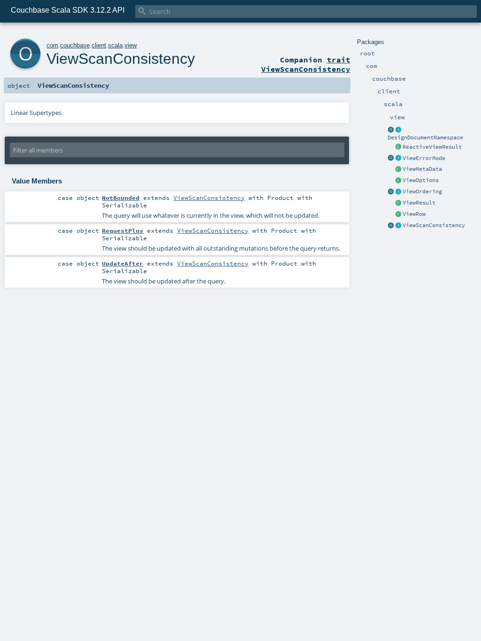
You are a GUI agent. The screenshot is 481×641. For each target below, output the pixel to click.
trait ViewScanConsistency (305, 64)
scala (115, 45)
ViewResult (419, 202)
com (52, 45)
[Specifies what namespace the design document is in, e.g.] (398, 130)
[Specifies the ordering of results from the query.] (398, 192)
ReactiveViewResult (432, 147)
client (99, 45)
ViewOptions (421, 180)
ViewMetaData (422, 169)
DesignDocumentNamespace (425, 137)
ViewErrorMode (424, 158)
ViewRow (414, 214)
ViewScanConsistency (434, 225)
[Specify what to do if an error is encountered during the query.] (398, 158)
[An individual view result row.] (398, 214)
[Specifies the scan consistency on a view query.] (398, 225)
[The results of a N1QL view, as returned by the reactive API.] (398, 147)
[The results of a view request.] (398, 203)
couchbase (75, 45)
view (130, 45)
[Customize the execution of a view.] (398, 180)
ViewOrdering (422, 191)
